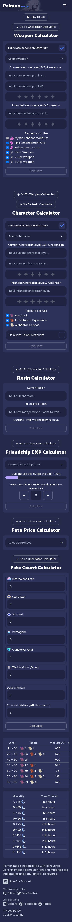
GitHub (11, 893)
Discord (12, 904)
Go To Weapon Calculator (38, 194)
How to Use (38, 17)
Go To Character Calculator (37, 27)
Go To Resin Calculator (38, 204)
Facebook (30, 904)
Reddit (47, 904)
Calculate (36, 171)
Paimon (15, 6)
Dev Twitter (29, 893)
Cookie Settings (13, 915)
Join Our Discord (20, 881)
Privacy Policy (12, 911)
